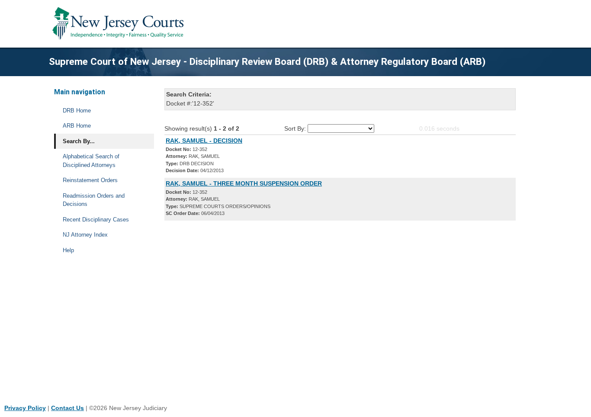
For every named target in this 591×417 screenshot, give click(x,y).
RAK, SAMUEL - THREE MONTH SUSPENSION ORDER (244, 183)
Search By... (79, 141)
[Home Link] (119, 24)
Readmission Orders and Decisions (94, 200)
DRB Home (77, 110)
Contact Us (67, 407)
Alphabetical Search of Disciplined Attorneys (91, 160)
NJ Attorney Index (85, 234)
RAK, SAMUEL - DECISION (204, 140)
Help (68, 250)
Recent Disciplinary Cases (96, 219)
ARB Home (77, 125)
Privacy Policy (25, 407)
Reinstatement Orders (90, 180)
